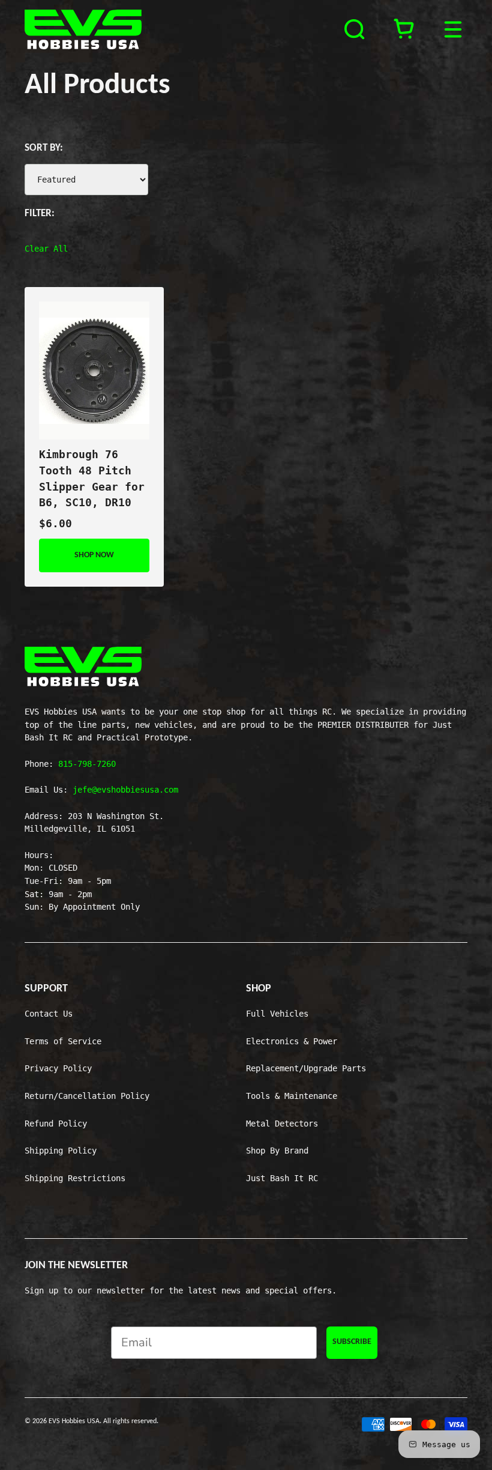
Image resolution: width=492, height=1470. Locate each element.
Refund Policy (56, 1123)
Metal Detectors (282, 1123)
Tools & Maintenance (291, 1096)
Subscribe (351, 1341)
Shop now (94, 555)
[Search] (356, 29)
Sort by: (44, 148)
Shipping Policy (61, 1150)
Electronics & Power (291, 1041)
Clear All (46, 248)
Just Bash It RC (282, 1178)
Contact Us (49, 1013)
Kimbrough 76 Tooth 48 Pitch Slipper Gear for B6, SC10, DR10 (92, 479)
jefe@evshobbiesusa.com (125, 789)
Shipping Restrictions (75, 1178)
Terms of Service (63, 1041)
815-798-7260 (87, 764)
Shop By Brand (277, 1150)
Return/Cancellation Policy (87, 1096)
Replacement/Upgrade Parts (306, 1068)
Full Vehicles (277, 1013)
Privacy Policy (58, 1068)
